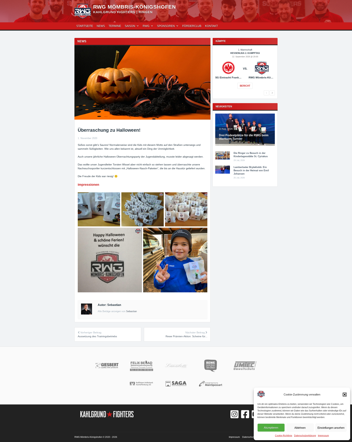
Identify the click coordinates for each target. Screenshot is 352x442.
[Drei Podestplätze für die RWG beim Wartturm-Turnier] (245, 145)
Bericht (245, 85)
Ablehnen (300, 427)
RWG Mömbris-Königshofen (134, 7)
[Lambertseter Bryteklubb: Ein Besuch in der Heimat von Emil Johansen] (222, 173)
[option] (245, 71)
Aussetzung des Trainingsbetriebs (97, 336)
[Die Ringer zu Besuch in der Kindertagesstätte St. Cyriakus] (222, 159)
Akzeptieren (271, 427)
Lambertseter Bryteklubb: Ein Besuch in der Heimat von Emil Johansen (251, 170)
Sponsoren (166, 25)
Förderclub (191, 25)
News (101, 25)
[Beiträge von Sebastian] (86, 313)
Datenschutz (248, 437)
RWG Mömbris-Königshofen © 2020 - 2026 (95, 437)
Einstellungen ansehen (331, 427)
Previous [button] (266, 92)
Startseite (84, 25)
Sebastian (131, 311)
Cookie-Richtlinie (283, 435)
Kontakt (211, 25)
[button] (344, 394)
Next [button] (272, 92)
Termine (115, 25)
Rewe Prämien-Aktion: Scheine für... (186, 336)
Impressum (323, 435)
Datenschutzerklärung (305, 435)
